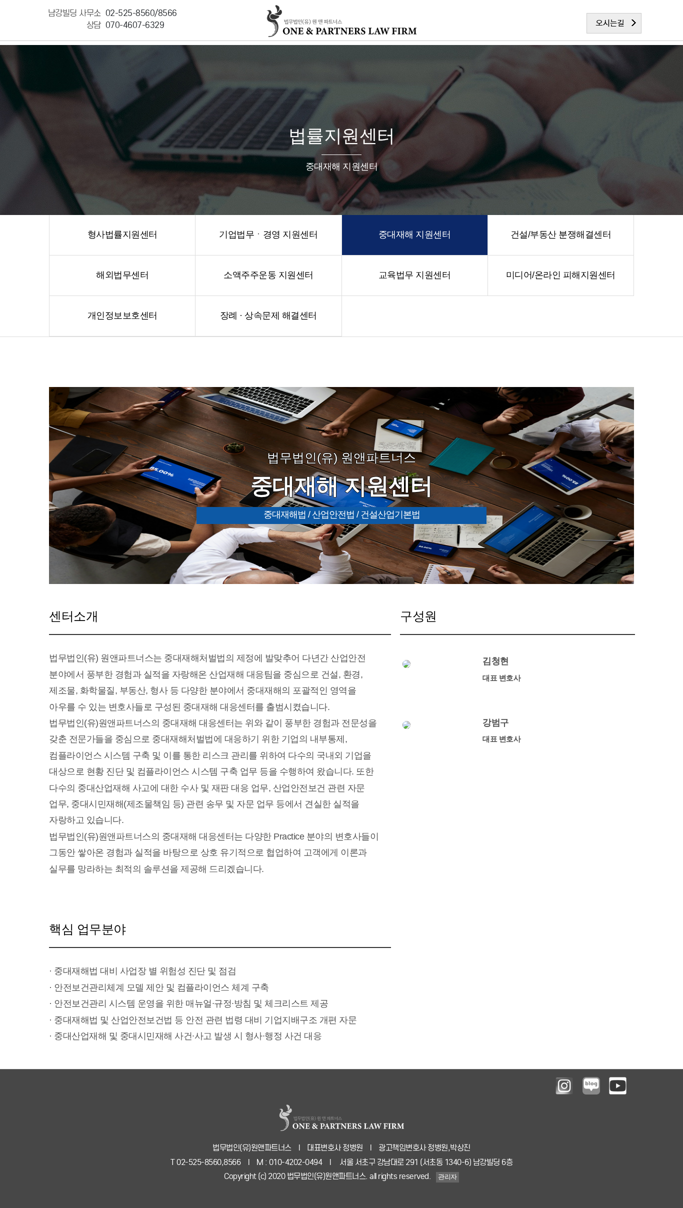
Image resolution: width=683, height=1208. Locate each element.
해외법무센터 (122, 275)
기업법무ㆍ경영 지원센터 (268, 235)
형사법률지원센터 (123, 235)
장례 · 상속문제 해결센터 (268, 315)
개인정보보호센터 (123, 315)
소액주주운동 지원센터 (269, 275)
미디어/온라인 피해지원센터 (561, 275)
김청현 (495, 661)
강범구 (495, 723)
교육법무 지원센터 (414, 275)
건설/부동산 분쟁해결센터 (561, 235)
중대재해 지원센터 (414, 235)
